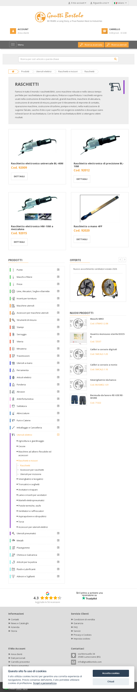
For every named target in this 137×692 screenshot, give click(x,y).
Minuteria (21, 348)
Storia (14, 630)
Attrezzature (23, 413)
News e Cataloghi (20, 623)
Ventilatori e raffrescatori (31, 510)
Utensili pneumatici (26, 533)
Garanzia (78, 623)
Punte (20, 269)
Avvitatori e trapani (28, 489)
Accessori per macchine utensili (32, 312)
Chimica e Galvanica (27, 554)
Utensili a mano (24, 363)
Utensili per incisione (30, 474)
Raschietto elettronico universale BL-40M (37, 163)
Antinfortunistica (25, 398)
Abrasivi (21, 391)
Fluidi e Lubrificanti (26, 569)
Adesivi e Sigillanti (26, 576)
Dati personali (18, 657)
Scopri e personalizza (44, 683)
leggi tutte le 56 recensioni (47, 602)
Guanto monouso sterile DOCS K (107, 335)
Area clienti (16, 654)
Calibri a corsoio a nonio (103, 364)
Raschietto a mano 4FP (88, 226)
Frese (19, 284)
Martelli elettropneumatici (31, 500)
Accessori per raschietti (32, 469)
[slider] (51, 598)
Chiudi (110, 681)
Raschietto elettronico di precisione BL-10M (99, 165)
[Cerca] (115, 59)
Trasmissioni (23, 355)
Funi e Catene (24, 420)
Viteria (20, 341)
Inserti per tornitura (26, 298)
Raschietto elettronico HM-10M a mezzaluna (32, 228)
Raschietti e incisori (28, 460)
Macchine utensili (25, 305)
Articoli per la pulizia (27, 562)
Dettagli (19, 176)
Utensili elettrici (24, 434)
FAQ (76, 627)
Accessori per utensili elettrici (33, 527)
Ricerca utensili (119, 44)
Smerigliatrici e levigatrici (30, 478)
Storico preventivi (20, 665)
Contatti (15, 619)
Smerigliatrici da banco (103, 379)
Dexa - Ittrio (22, 688)
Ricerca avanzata (93, 44)
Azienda (15, 627)
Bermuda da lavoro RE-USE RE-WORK (106, 397)
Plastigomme (23, 547)
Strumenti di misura (26, 319)
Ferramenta (23, 370)
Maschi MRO (97, 318)
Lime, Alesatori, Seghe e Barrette (33, 291)
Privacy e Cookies (83, 634)
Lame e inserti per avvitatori (32, 494)
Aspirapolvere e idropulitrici (32, 516)
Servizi (77, 630)
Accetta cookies (110, 673)
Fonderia (21, 384)
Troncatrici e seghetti (28, 484)
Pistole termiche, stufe (29, 505)
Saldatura (22, 406)
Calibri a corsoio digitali (103, 349)
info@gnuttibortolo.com (90, 661)
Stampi (20, 327)
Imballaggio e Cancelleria (29, 427)
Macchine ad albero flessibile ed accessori (34, 453)
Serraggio (22, 334)
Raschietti (25, 465)
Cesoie (21, 446)
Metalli (20, 540)
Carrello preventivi (20, 661)
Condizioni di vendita (84, 619)
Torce (21, 521)
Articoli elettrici (24, 377)
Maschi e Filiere (24, 276)
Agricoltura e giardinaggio (31, 440)
